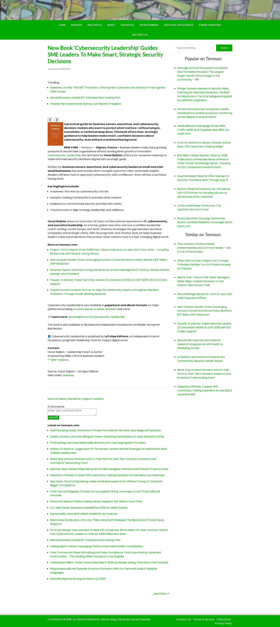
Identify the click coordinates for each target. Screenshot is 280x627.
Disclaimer (74, 399)
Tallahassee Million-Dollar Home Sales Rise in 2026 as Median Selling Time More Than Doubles (109, 562)
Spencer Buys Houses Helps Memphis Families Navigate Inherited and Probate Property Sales (109, 469)
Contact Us (183, 619)
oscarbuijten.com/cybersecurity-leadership (96, 317)
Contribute (224, 619)
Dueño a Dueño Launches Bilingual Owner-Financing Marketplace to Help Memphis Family (107, 436)
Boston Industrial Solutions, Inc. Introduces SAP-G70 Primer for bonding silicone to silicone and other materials (203, 193)
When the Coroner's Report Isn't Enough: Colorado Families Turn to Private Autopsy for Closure (204, 264)
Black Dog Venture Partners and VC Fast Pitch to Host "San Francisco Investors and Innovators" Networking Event (204, 373)
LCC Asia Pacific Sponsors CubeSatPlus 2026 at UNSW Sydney (89, 507)
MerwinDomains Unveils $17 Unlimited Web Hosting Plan (85, 97)
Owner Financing (210, 25)
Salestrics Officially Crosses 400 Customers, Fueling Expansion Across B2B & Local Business (107, 475)
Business (76, 25)
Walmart (111, 309)
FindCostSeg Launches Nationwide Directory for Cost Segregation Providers (98, 443)
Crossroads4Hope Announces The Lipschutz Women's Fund (199, 207)
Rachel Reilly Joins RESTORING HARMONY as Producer (84, 514)
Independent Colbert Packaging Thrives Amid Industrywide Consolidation (96, 546)
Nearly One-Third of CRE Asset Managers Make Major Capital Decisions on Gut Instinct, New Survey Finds (203, 281)
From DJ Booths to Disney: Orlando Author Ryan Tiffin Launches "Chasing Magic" (204, 144)
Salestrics (127, 25)
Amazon (78, 309)
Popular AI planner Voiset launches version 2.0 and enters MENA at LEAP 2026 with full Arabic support (204, 327)
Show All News (57, 399)
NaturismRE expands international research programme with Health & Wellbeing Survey (200, 344)
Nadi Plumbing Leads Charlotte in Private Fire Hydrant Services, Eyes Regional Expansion (105, 430)
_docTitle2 (159, 594)
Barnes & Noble (94, 309)
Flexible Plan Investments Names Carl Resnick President (85, 104)
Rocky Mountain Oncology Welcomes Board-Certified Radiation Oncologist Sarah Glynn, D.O (204, 222)
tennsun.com (140, 10)
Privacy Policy (223, 623)
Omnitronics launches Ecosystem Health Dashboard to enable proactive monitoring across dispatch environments (204, 113)
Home (62, 25)
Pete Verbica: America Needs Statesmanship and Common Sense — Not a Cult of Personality (204, 248)
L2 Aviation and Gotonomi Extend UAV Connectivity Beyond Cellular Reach (201, 359)
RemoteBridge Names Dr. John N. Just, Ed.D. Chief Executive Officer (204, 296)
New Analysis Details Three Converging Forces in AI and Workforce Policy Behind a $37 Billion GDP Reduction (204, 311)
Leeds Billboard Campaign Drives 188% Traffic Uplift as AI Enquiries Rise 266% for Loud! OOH (203, 130)
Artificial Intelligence (178, 25)
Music (111, 25)
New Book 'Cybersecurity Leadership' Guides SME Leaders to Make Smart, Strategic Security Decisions (105, 54)
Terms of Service (204, 619)
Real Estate (95, 25)
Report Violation (93, 399)
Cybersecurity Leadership (64, 155)
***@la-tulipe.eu (58, 360)
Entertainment (149, 25)
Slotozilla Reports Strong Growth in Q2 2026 (77, 579)
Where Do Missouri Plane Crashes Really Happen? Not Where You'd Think (96, 501)
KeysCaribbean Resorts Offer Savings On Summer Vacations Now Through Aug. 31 (203, 178)
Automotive (140, 34)
